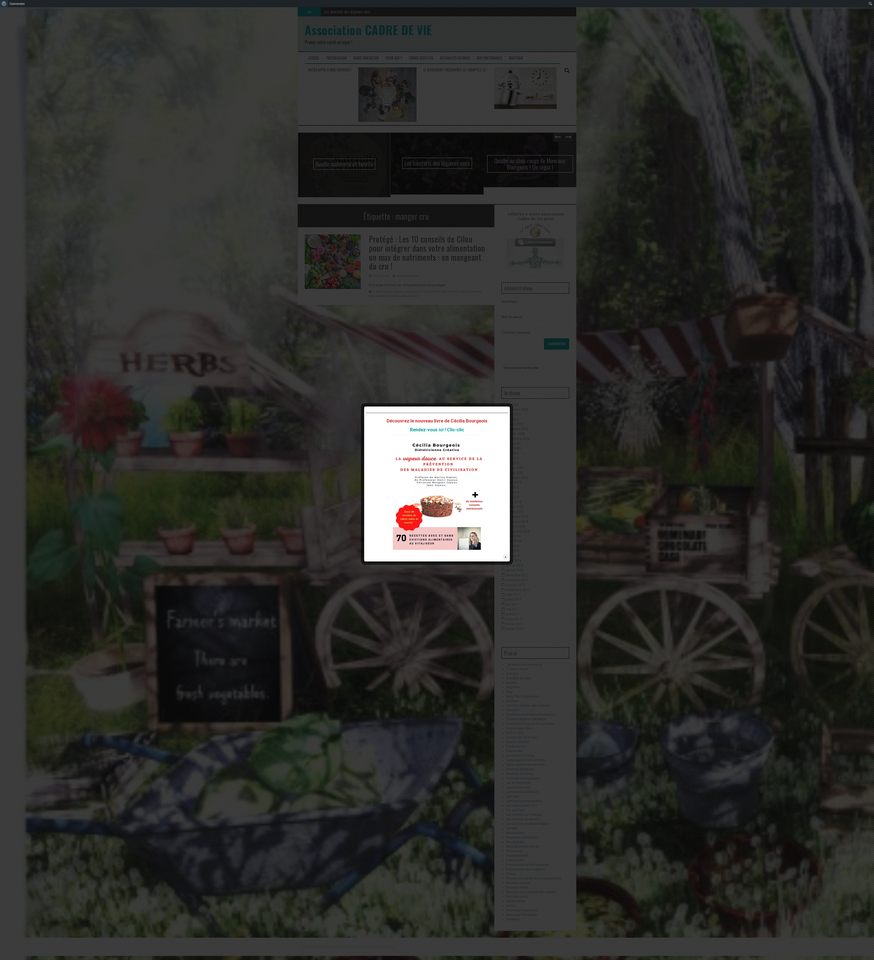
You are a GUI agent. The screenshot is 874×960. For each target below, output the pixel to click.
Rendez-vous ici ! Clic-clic (437, 429)
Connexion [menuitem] (17, 3)
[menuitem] (4, 3)
